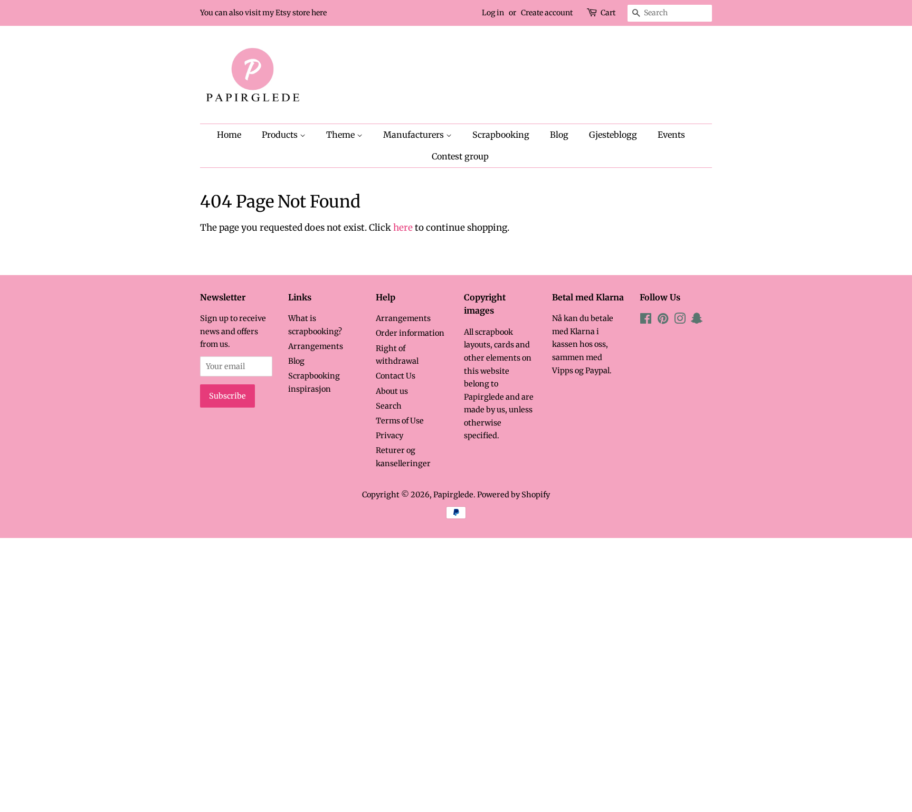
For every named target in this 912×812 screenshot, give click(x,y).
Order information (410, 333)
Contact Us (395, 376)
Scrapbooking (500, 134)
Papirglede (453, 494)
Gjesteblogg (613, 134)
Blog (559, 134)
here (403, 227)
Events (671, 134)
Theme (341, 134)
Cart (608, 12)
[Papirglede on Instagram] (680, 320)
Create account (547, 12)
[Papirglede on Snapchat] (696, 320)
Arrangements (315, 346)
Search (389, 406)
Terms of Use (400, 421)
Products (281, 134)
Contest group (460, 156)
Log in (493, 12)
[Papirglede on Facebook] (646, 320)
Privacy (389, 435)
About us (392, 391)
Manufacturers (414, 134)
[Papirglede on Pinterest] (663, 320)
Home (229, 134)
